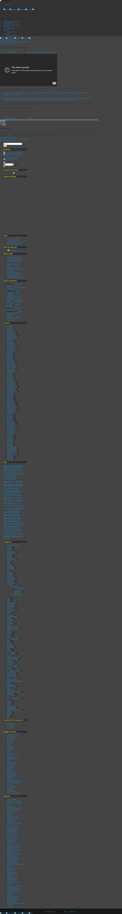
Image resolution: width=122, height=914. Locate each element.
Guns (8, 613)
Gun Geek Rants (12, 832)
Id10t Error (10, 623)
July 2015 (10, 340)
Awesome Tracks (11, 469)
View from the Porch (13, 896)
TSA (8, 700)
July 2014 (10, 353)
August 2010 (11, 433)
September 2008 (12, 454)
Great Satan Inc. (12, 757)
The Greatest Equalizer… (14, 257)
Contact (6, 30)
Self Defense (11, 662)
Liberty (9, 633)
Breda (9, 815)
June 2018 (10, 326)
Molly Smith (10, 771)
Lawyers (9, 632)
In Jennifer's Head (12, 835)
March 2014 (10, 360)
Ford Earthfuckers (16, 698)
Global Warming (12, 603)
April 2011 (10, 420)
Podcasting (10, 647)
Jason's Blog (10, 837)
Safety (17, 526)
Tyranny (13, 533)
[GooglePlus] (14, 9)
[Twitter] (7, 9)
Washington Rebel (12, 899)
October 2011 (11, 409)
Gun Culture (10, 606)
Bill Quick (10, 740)
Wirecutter (10, 905)
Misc (8, 640)
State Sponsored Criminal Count (40, 52)
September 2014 (12, 350)
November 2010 (12, 428)
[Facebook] (21, 9)
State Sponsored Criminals (15, 242)
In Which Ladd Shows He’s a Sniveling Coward (14, 41)
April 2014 (10, 358)
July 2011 (10, 415)
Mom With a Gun (12, 855)
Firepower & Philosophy (14, 823)
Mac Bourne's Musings (14, 847)
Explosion (17, 493)
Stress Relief (11, 684)
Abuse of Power (13, 466)
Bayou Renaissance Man (14, 808)
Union (9, 703)
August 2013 (11, 372)
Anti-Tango (10, 725)
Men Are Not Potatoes (13, 854)
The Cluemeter (11, 791)
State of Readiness (12, 679)
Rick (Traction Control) (13, 782)
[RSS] (34, 9)
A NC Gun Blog (11, 799)
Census (9, 564)
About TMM (10, 28)
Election (13, 652)
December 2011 (12, 406)
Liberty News (11, 767)
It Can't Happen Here (13, 240)
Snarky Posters (11, 881)
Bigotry (9, 555)
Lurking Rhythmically (13, 845)
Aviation (9, 550)
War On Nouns (11, 708)
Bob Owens (10, 811)
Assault (9, 548)
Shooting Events (15, 671)
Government (11, 605)
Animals (9, 547)
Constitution (10, 569)
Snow (8, 678)
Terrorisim (10, 693)
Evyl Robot (10, 821)
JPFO (8, 630)
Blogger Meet (15, 638)
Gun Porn (10, 611)
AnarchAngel (11, 737)
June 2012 (10, 396)
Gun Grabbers (11, 610)
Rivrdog (9, 784)
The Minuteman (8, 4)
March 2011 (10, 421)
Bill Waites (10, 742)
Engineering (11, 577)
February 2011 (11, 423)
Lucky (8, 635)
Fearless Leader (16, 495)
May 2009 (10, 443)
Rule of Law (9, 526)
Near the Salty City (12, 774)
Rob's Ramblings (12, 874)
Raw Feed (19, 152)
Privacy (9, 655)
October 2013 (11, 369)
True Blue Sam (11, 893)
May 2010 (10, 438)
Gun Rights (14, 586)
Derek (9, 750)
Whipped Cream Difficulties (15, 903)
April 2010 (10, 440)
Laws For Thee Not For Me (12, 516)
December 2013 (12, 365)
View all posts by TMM (7, 137)
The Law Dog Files (12, 889)
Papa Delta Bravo (12, 862)
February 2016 (11, 331)
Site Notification (12, 676)
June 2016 (10, 330)
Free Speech (10, 582)
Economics (10, 574)
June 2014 (10, 355)
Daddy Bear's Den (12, 818)
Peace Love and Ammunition (15, 864)
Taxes (8, 688)
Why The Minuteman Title (11, 22)
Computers (10, 567)
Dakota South (11, 820)
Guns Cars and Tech (13, 833)
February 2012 (11, 403)
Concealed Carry (19, 588)
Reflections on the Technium (15, 781)
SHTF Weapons (11, 879)
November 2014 (12, 347)
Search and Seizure (16, 594)
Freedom (20, 498)
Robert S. (10, 876)
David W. (9, 748)
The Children (11, 695)
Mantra (66, 911)
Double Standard (12, 490)
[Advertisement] (14, 206)
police (16, 521)
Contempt (14, 482)
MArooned (10, 852)
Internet (9, 625)
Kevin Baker (10, 765)
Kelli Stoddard (11, 764)
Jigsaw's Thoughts (12, 838)
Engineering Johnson (13, 754)
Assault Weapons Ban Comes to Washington (13, 273)
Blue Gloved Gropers (13, 470)
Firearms (8, 497)
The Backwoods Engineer (14, 886)
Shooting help (11, 672)
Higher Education (12, 616)
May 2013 (10, 377)
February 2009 (11, 447)
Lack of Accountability (13, 509)
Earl (8, 752)
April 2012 (10, 399)
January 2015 (11, 343)
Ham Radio (10, 615)
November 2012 (12, 387)
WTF (8, 717)
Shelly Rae (10, 788)
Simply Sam (10, 789)
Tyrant (20, 533)
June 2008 (10, 455)
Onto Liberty (11, 860)
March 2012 (10, 401)
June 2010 (10, 437)
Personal (9, 644)
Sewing (9, 664)
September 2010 (12, 432)
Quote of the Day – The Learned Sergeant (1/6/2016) (15, 276)
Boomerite (20, 472)
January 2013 (11, 384)
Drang (9, 301)
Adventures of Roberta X (14, 801)
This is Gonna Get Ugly (14, 259)
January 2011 (11, 425)
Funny (9, 599)
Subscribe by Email (11, 158)
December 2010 (12, 426)
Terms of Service (12, 35)
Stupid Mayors (11, 686)
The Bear (10, 304)
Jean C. (9, 760)
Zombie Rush (11, 906)
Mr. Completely (11, 772)
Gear (8, 601)
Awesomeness (11, 552)
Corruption (7, 488)
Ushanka (9, 894)
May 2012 (10, 398)
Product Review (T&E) (13, 657)
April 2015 (10, 341)
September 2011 (12, 411)
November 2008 (12, 450)
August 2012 (11, 392)
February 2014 (11, 362)
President (12, 524)
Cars (8, 562)
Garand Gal (10, 825)
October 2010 (11, 430)
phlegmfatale (11, 298)
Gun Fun (9, 608)
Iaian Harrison (11, 759)
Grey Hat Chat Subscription (12, 25)
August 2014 (11, 352)
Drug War (7, 493)
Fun (8, 598)
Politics (9, 650)
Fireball (15, 498)
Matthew (9, 769)
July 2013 (10, 374)
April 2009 (10, 445)
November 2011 (12, 408)
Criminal (15, 488)
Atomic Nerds (11, 806)
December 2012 (12, 386)
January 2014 (11, 364)
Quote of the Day (12, 659)
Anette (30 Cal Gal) (12, 738)
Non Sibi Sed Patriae (13, 859)
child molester (18, 474)
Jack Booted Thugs (12, 628)
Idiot (13, 508)
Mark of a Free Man (13, 850)
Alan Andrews (11, 723)
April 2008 (10, 459)
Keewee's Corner (12, 762)
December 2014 (12, 345)
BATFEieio (10, 554)
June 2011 (10, 416)
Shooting (12, 529)
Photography (11, 645)
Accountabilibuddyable (14, 545)
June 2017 (10, 328)
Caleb (9, 745)
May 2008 (10, 457)
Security (7, 528)
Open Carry (17, 593)
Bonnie (9, 743)
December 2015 (12, 335)
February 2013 (11, 382)
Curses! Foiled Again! (13, 816)
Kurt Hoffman (11, 842)
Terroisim (6, 533)
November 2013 (12, 367)
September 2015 (12, 338)
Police (12, 40)
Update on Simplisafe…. (14, 267)
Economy (12, 493)
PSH (17, 524)
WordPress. (73, 911)
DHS (8, 571)
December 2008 (12, 448)
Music (9, 642)
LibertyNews (11, 294)
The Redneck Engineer (14, 891)
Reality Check (11, 867)
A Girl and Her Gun (12, 735)
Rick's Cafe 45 (11, 872)
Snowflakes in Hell (12, 883)
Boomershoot (8, 474)
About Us (6, 27)
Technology (10, 689)
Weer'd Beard (11, 901)
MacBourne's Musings (13, 849)
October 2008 (11, 452)
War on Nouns (11, 536)
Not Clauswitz (11, 776)
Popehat (9, 866)
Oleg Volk (10, 779)
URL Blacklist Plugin (13, 244)
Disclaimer (7, 33)
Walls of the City (12, 898)
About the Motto (8, 23)
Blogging (10, 557)
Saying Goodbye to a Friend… (13, 291)
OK (5, 146)
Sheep (9, 667)
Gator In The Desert (13, 826)
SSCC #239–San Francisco (8, 43)
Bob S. (9, 813)
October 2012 (11, 389)
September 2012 (12, 391)
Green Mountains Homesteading (12, 829)
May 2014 (10, 357)
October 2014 (11, 348)
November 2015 (12, 336)
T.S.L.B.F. (9, 884)
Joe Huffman (11, 727)
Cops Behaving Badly (11, 118)
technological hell (15, 531)
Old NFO (9, 287)
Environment (11, 579)
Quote (21, 523)
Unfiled (53, 52)
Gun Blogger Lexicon (13, 239)
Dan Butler (10, 747)
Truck (8, 696)
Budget (9, 560)
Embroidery (14, 666)
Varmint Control (12, 706)
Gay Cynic (10, 755)
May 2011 (10, 418)
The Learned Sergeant (13, 793)
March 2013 (10, 381)
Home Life (10, 620)
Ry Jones (9, 728)
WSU (8, 715)
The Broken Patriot (12, 888)
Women (9, 713)
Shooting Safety (12, 674)
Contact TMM (11, 32)
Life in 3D (10, 843)
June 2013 (10, 375)
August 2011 (11, 413)
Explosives (7, 495)
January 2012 (11, 404)
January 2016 (11, 333)
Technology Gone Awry (14, 691)
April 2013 (10, 379)
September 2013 (12, 370)
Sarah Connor (11, 786)
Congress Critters (9, 476)
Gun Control (18, 591)
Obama (13, 654)
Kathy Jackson (11, 840)
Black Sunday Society (13, 809)
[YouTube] (28, 9)
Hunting (9, 622)
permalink (30, 118)
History (9, 618)
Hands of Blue (13, 505)
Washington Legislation (14, 710)
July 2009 (10, 442)
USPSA (9, 705)
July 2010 (10, 435)
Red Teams (10, 871)
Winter (9, 712)
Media (9, 637)
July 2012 (10, 394)
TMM (3, 52)
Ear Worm (10, 572)
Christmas (10, 565)
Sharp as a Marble (12, 877)
